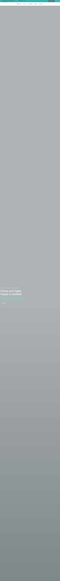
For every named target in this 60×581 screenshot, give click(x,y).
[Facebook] (56, 1)
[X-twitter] (57, 1)
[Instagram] (59, 1)
